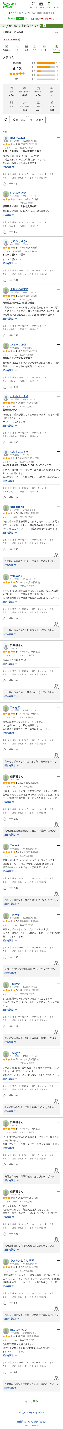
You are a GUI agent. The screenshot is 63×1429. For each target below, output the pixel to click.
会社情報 (21, 1421)
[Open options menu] (58, 138)
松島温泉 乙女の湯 (13, 32)
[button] (20, 139)
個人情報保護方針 (37, 1421)
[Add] (56, 33)
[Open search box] (6, 119)
